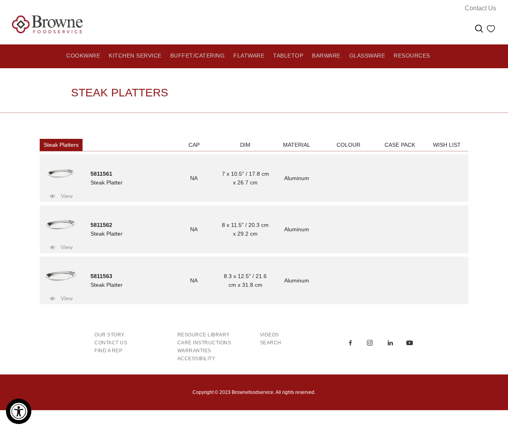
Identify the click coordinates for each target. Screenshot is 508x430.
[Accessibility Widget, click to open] (18, 411)
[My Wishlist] (491, 30)
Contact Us (480, 8)
